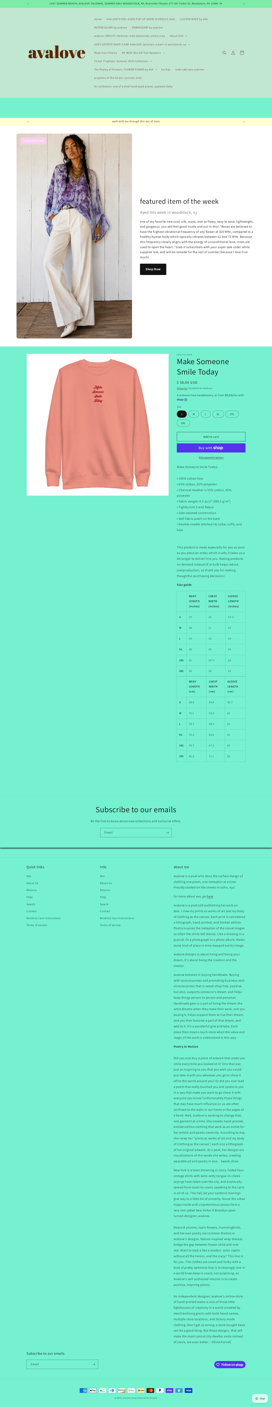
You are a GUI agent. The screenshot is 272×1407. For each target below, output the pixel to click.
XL (218, 414)
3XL (183, 423)
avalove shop (129, 1397)
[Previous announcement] (27, 4)
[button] (178, 36)
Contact (31, 911)
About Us (32, 883)
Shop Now (153, 269)
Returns (31, 890)
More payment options (211, 457)
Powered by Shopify (147, 1397)
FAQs (29, 897)
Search (30, 904)
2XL (232, 414)
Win (28, 876)
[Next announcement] (244, 4)
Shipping (182, 388)
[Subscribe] (167, 832)
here (210, 896)
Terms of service (36, 925)
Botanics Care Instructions (43, 918)
